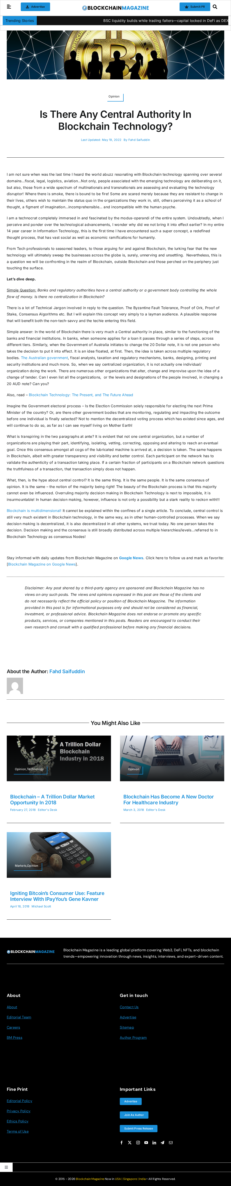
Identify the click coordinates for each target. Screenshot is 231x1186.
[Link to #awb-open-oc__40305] (217, 7)
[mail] (171, 1142)
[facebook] (121, 1142)
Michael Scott (41, 906)
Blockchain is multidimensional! (34, 510)
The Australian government (44, 357)
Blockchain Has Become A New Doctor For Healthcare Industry (168, 799)
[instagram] (138, 1142)
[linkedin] (154, 1142)
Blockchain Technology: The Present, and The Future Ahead (81, 395)
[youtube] (146, 1142)
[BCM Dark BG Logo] (31, 951)
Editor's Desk (47, 810)
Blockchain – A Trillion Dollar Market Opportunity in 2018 (52, 799)
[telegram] (162, 1142)
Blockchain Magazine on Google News (42, 564)
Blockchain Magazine (90, 1179)
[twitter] (130, 1142)
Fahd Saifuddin (139, 140)
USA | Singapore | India (130, 1179)
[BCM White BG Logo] (115, 7)
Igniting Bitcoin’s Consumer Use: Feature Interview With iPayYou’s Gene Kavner (57, 896)
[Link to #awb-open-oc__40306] (9, 7)
